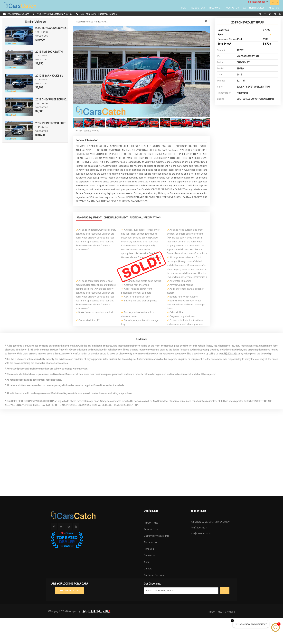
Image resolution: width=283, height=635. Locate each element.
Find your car (150, 542)
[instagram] (275, 14)
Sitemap (229, 611)
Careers (148, 568)
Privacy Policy (151, 522)
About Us (274, 8)
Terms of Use (151, 529)
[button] (206, 29)
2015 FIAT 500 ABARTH (49, 51)
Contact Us (232, 8)
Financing (214, 8)
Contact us (149, 555)
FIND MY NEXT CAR (69, 590)
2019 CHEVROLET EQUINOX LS (51, 99)
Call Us (274, 2)
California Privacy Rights (156, 536)
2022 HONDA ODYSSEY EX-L (51, 28)
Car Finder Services (253, 8)
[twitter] (270, 14)
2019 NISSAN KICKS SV (49, 75)
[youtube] (280, 14)
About (147, 562)
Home (183, 8)
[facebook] (265, 14)
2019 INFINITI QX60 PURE (50, 123)
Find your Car (197, 8)
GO (224, 590)
